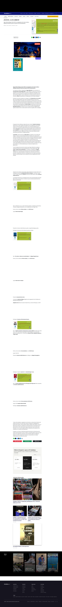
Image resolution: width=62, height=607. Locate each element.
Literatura (13, 25)
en (57, 601)
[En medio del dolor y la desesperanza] (27, 534)
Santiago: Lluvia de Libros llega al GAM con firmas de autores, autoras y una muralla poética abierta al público (34, 519)
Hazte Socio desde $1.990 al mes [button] (53, 16)
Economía (16, 16)
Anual (38, 454)
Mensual (35, 454)
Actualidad (42, 587)
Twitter (23, 588)
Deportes (55, 596)
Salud (31, 596)
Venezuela (33, 588)
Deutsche (38, 13)
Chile (24, 13)
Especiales (36, 596)
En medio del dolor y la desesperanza (21, 546)
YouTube (37, 441)
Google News (18, 441)
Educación (43, 596)
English (35, 13)
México (27, 13)
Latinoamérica (31, 13)
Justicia (24, 16)
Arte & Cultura (9, 25)
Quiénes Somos (15, 585)
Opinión (43, 13)
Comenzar (18, 467)
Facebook (23, 585)
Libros (16, 25)
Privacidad (52, 601)
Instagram (24, 587)
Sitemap (49, 601)
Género (28, 16)
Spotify (23, 592)
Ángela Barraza (16, 37)
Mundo (21, 13)
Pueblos (20, 16)
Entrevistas (47, 13)
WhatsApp (28, 441)
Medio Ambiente (10, 16)
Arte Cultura (37, 16)
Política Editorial (15, 587)
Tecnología (51, 596)
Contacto (14, 589)
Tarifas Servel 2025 (44, 601)
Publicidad (14, 588)
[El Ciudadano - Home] (7, 13)
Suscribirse (27, 467)
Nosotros (28, 601)
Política (5, 16)
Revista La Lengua (43, 592)
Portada (42, 585)
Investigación (51, 13)
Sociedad (31, 16)
